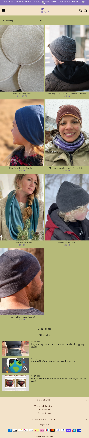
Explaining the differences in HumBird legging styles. (57, 345)
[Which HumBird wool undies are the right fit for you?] (15, 383)
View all (44, 335)
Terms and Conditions (44, 406)
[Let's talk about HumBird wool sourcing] (15, 365)
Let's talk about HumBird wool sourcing (53, 361)
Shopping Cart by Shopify (44, 436)
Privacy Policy (44, 413)
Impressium (44, 409)
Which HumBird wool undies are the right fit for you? (58, 380)
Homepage (44, 400)
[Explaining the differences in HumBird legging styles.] (15, 348)
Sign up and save (44, 419)
